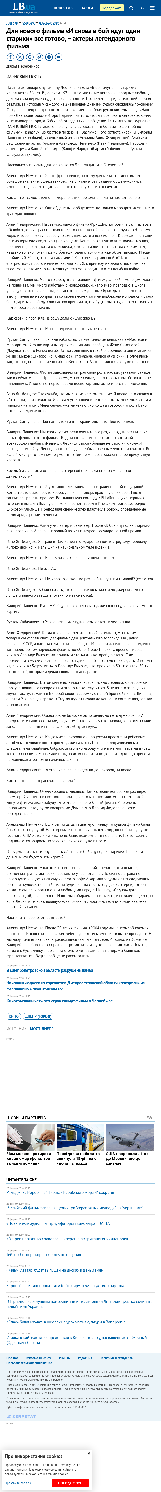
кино (14, 1016)
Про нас (12, 1358)
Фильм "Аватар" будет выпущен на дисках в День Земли (54, 1270)
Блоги (87, 7)
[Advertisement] (80, 1070)
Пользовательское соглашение (29, 1363)
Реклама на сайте (39, 1358)
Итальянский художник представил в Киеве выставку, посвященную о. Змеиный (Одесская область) (76, 1340)
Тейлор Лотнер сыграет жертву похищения (43, 1254)
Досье (84, 23)
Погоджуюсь (70, 1483)
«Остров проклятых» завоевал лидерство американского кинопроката (69, 1239)
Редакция (85, 1358)
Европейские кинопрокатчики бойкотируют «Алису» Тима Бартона (65, 1285)
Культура (28, 22)
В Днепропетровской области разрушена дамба (49, 970)
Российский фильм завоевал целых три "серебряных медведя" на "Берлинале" (74, 1207)
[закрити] (89, 1453)
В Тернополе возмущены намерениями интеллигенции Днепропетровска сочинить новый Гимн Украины (79, 1304)
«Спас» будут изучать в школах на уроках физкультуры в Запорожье (66, 1322)
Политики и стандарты (116, 1358)
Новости (62, 7)
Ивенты (64, 1358)
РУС (141, 7)
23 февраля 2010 (49, 22)
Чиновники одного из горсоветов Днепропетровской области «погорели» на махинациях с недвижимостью (75, 985)
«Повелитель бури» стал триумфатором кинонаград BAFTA (58, 1223)
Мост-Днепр (42, 1028)
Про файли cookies (18, 1483)
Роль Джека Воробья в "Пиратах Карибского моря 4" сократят (60, 1192)
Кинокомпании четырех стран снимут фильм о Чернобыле (59, 1001)
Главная (12, 22)
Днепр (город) (38, 1016)
